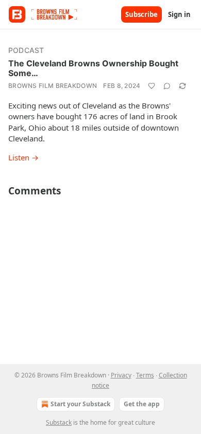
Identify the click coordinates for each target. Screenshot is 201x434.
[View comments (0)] (167, 86)
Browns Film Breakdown (52, 85)
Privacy (121, 375)
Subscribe (141, 14)
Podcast (26, 50)
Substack (59, 422)
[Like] (151, 86)
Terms (145, 375)
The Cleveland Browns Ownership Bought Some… (93, 68)
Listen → (23, 157)
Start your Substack (80, 404)
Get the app (142, 404)
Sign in (179, 14)
